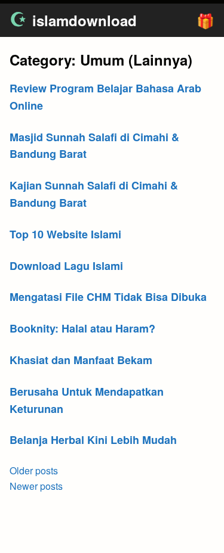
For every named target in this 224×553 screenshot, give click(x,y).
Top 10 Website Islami (65, 234)
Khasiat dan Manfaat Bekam (81, 360)
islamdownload (84, 20)
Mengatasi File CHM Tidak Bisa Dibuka (108, 297)
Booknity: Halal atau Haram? (82, 328)
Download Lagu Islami (66, 266)
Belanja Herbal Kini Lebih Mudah (93, 440)
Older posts (34, 470)
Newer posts (36, 486)
